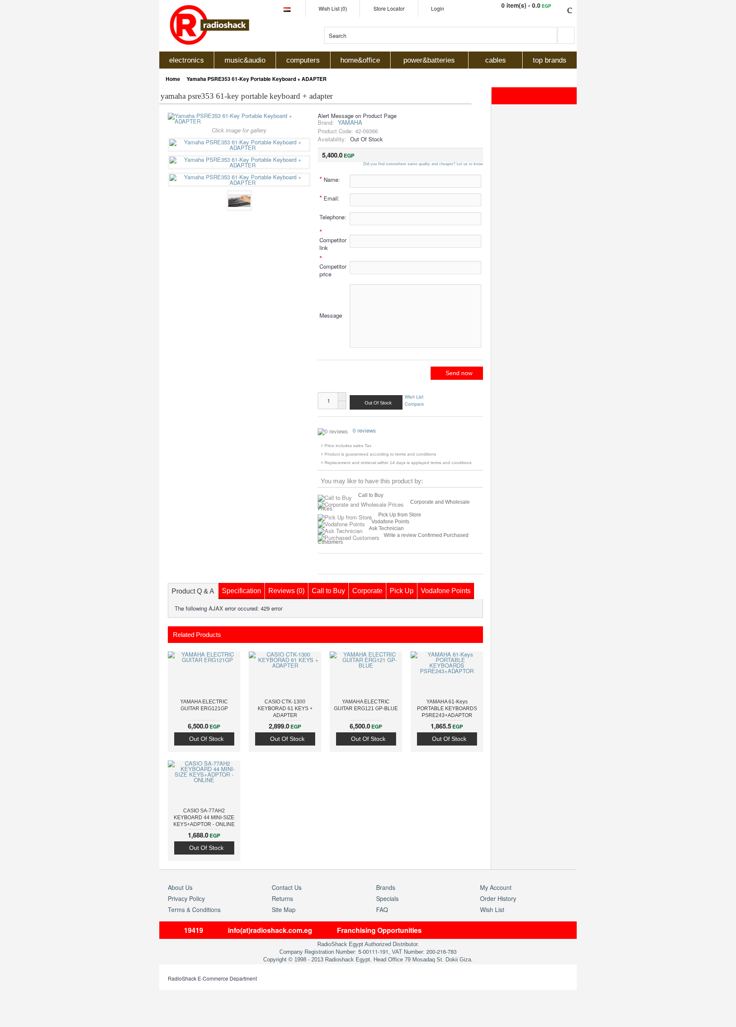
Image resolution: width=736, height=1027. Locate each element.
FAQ (382, 909)
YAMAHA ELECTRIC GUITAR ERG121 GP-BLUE (366, 705)
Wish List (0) (333, 8)
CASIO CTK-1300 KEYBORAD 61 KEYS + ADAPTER (285, 708)
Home (173, 79)
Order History (498, 898)
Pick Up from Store (399, 515)
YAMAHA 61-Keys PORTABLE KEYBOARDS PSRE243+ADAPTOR (447, 708)
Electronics (186, 60)
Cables (495, 60)
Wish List (414, 396)
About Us (180, 887)
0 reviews (364, 430)
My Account (496, 887)
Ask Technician (386, 528)
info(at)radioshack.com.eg (270, 930)
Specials (387, 898)
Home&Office (360, 60)
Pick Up (402, 590)
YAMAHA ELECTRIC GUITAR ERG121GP (204, 705)
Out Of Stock (206, 738)
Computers (303, 60)
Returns (282, 898)
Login (437, 8)
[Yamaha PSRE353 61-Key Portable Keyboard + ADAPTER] (240, 147)
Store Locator (389, 8)
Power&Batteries (429, 60)
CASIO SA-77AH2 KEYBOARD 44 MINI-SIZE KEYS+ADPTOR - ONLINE (204, 817)
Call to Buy (370, 495)
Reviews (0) (286, 590)
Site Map (284, 909)
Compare (414, 403)
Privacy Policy (186, 898)
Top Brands (549, 60)
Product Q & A (193, 591)
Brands (385, 887)
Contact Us (287, 887)
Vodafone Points (390, 522)
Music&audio (244, 60)
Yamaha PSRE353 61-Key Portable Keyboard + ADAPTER (257, 79)
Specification (241, 590)
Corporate (367, 590)
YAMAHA (350, 122)
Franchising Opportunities (379, 930)
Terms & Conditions (194, 909)
